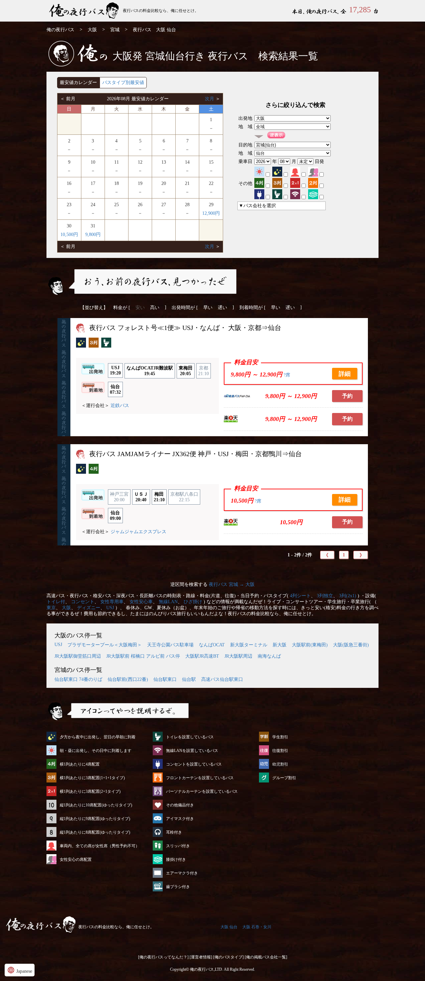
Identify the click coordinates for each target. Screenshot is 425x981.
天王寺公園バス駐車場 (170, 644)
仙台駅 (189, 679)
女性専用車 (112, 601)
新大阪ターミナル (248, 644)
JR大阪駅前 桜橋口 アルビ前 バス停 (143, 656)
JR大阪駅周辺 (238, 656)
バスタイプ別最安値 (123, 82)
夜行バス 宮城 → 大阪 (232, 584)
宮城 (115, 29)
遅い (222, 307)
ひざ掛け (193, 601)
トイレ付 (55, 601)
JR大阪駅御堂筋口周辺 (77, 656)
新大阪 (280, 644)
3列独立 (325, 595)
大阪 (92, 29)
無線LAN (168, 601)
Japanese (19, 970)
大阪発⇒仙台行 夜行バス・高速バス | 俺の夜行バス (84, 11)
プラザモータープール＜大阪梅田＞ (104, 644)
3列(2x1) (347, 595)
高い (154, 307)
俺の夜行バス (60, 29)
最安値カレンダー (78, 82)
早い (207, 307)
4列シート (300, 595)
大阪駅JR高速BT (202, 656)
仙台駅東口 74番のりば (78, 679)
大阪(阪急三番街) (351, 644)
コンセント (82, 601)
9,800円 (93, 234)
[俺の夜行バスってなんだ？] (163, 957)
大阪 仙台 (228, 927)
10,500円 (69, 234)
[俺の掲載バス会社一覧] (266, 957)
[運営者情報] (201, 957)
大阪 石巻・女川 (256, 927)
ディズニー (88, 607)
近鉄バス (120, 405)
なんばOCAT (212, 644)
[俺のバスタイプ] (228, 957)
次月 (210, 98)
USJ (110, 607)
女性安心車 (141, 601)
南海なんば (269, 656)
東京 (51, 607)
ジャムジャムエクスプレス (138, 531)
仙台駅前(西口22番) (128, 679)
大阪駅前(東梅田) (310, 644)
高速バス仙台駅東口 (222, 679)
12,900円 (211, 213)
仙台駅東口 (165, 679)
